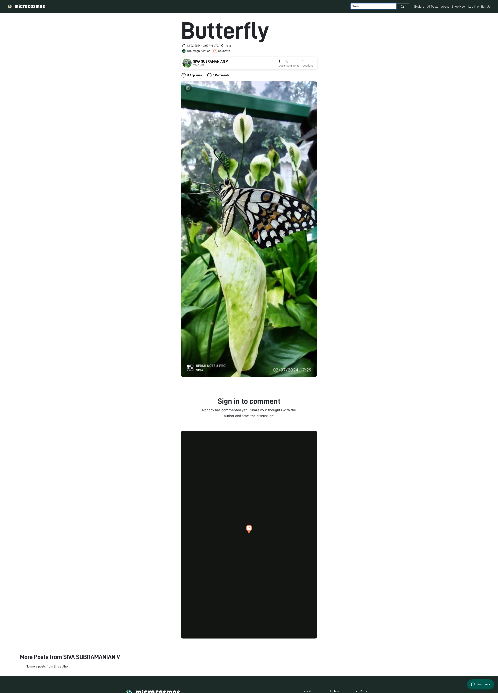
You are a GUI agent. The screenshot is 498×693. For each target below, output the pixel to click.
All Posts (432, 6)
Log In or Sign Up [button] (479, 6)
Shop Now (458, 6)
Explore (419, 6)
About (445, 6)
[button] (249, 529)
